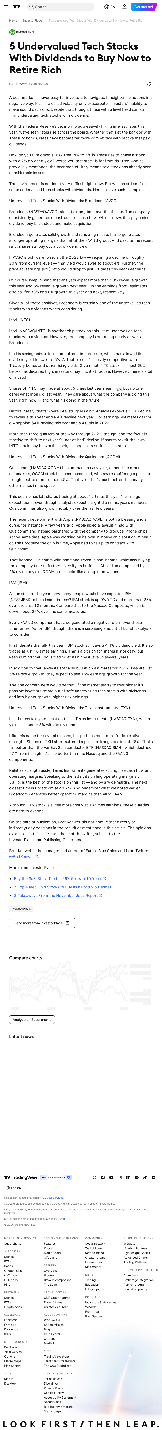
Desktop (10, 1383)
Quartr (61, 1218)
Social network (95, 1243)
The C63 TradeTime (57, 1365)
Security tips (52, 1402)
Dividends (11, 1329)
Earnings (10, 1324)
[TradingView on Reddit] (154, 1177)
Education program (137, 1289)
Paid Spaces (94, 1316)
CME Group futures (57, 1297)
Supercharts (12, 1243)
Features (50, 1243)
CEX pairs (11, 1275)
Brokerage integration (139, 1280)
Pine (7, 1284)
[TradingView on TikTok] (145, 1177)
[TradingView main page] (16, 7)
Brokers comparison (57, 1280)
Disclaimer (51, 1383)
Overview (50, 1270)
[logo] (22, 32)
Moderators (93, 1267)
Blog (47, 1329)
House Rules (93, 1262)
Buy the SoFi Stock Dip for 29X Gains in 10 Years (58, 878)
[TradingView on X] (94, 1177)
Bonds (8, 1266)
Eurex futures (53, 1302)
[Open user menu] (124, 7)
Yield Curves (13, 1352)
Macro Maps (12, 1361)
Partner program (135, 1284)
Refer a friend (94, 1253)
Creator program (96, 1257)
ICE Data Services (52, 1197)
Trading (90, 1280)
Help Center (52, 1334)
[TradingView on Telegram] (137, 1177)
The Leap (50, 1284)
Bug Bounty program (58, 1406)
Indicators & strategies (100, 1302)
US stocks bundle (56, 1307)
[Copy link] (149, 84)
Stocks (9, 1256)
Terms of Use (53, 1379)
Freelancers (93, 1311)
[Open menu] (6, 7)
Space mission (54, 1324)
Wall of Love (93, 1248)
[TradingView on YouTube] (111, 1177)
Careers (49, 1338)
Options (9, 1356)
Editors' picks (94, 1289)
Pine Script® (12, 1365)
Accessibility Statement (60, 1397)
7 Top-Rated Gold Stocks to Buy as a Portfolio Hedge (61, 887)
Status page (52, 1411)
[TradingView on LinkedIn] (128, 1177)
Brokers (49, 1275)
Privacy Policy (53, 1388)
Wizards (90, 1307)
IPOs (7, 1334)
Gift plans (50, 1257)
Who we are (52, 1320)
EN (113, 7)
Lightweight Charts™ (138, 1253)
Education (92, 1284)
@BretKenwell (21, 856)
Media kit (50, 1343)
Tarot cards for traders (59, 1361)
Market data (52, 1253)
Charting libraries (135, 1248)
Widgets (129, 1243)
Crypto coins (13, 1270)
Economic (11, 1320)
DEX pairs (11, 1280)
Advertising (131, 1275)
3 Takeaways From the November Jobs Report (56, 895)
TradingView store (56, 1356)
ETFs (7, 1261)
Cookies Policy (54, 1392)
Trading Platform (135, 1262)
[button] (42, 923)
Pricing (48, 1248)
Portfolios (10, 1347)
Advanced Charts (136, 1257)
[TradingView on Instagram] (120, 1177)
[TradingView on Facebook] (103, 1177)
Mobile (8, 1379)
